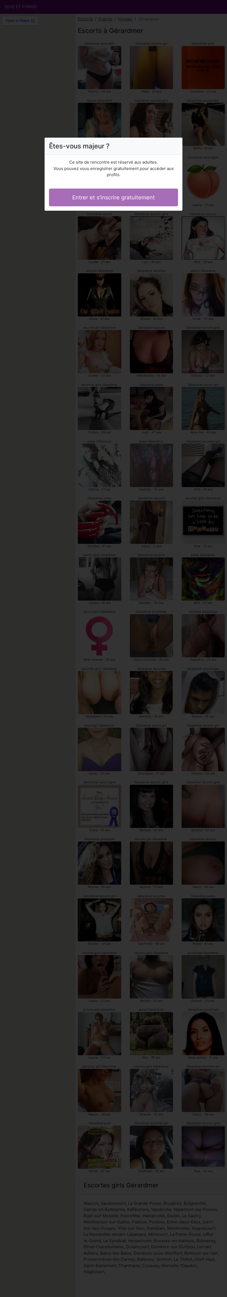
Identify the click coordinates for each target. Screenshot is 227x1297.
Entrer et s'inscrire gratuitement (113, 197)
